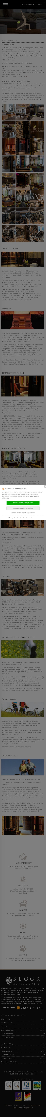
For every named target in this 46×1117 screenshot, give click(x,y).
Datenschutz (34, 496)
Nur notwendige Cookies (23, 508)
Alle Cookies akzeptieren (23, 503)
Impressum (34, 518)
